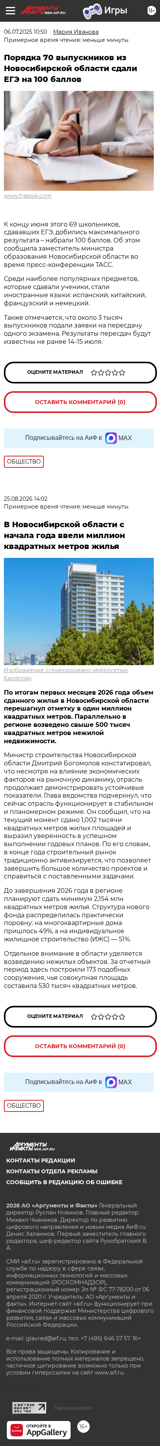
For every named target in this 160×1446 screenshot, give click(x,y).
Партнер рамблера (73, 1408)
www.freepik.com (28, 195)
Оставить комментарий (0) (80, 402)
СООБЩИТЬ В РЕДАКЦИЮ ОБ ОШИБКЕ (64, 1182)
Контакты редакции (40, 1160)
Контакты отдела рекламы (51, 1171)
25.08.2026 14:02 (25, 498)
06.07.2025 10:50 (25, 31)
